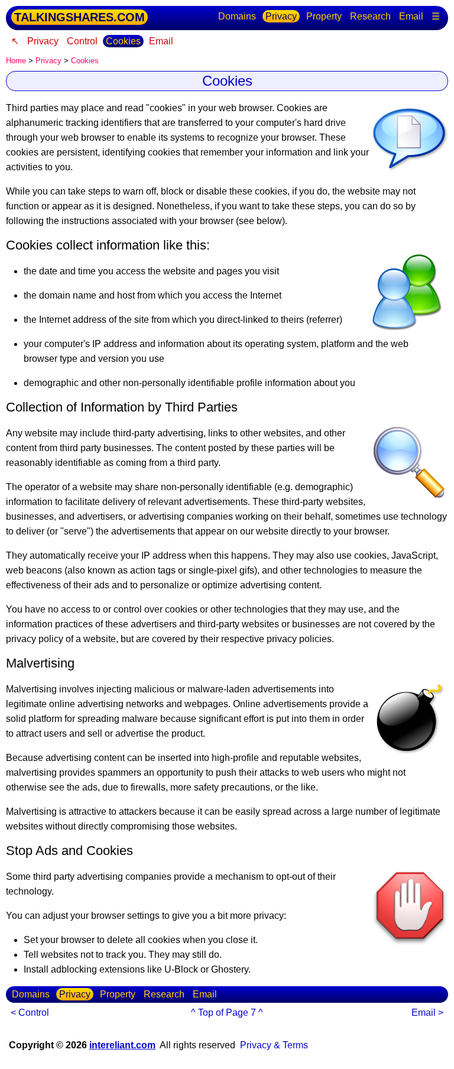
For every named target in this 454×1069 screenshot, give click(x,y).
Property (324, 16)
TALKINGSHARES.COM (79, 17)
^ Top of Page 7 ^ (227, 1013)
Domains (237, 16)
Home (16, 60)
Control (82, 41)
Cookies (123, 41)
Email (411, 16)
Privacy (281, 16)
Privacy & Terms (274, 1045)
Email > (427, 1013)
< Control (30, 1013)
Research (370, 16)
